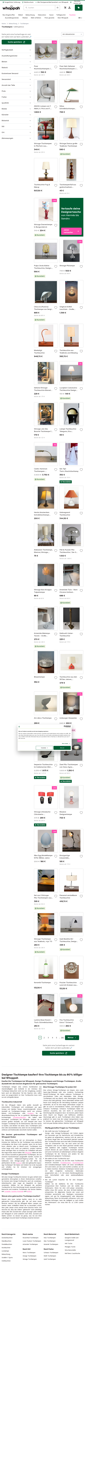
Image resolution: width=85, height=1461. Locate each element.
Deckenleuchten (77, 1163)
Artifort (29, 1191)
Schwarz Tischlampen (51, 1253)
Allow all (62, 747)
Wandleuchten (6, 1241)
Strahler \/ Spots (7, 1257)
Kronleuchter (6, 1248)
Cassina (13, 1191)
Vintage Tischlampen (30, 1259)
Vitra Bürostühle (70, 1250)
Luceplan (7, 1191)
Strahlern (30, 1113)
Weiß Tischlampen (50, 1256)
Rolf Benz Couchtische (72, 1253)
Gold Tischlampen (50, 1259)
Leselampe (5, 1251)
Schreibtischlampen (19, 1117)
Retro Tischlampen (29, 1253)
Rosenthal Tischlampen (30, 1238)
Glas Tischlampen (50, 1241)
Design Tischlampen (29, 1256)
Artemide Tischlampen (30, 1244)
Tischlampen (24, 23)
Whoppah (28, 1152)
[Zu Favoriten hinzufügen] (56, 67)
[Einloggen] (69, 8)
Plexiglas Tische (70, 1247)
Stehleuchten (6, 1261)
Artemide (20, 1191)
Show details (65, 743)
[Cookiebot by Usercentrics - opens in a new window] (65, 726)
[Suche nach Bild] (57, 7)
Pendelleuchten (65, 1163)
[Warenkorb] (65, 8)
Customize (43, 747)
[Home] (11, 7)
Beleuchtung (13, 23)
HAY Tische (68, 1243)
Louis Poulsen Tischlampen (32, 1241)
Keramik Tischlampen (51, 1244)
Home (4, 23)
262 (62, 1038)
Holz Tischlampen (50, 1238)
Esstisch (19, 1163)
